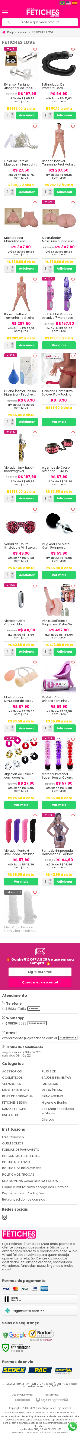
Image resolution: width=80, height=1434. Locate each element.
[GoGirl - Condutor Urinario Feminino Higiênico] (59, 696)
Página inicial (16, 32)
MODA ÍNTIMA (52, 1090)
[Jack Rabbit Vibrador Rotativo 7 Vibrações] (59, 312)
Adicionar (27, 115)
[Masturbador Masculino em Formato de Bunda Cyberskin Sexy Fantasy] (21, 236)
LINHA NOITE (11, 1115)
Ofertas (48, 1119)
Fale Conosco (13, 1137)
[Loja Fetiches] (43, 12)
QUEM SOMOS (12, 1143)
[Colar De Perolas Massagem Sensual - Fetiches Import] (21, 159)
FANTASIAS (50, 1083)
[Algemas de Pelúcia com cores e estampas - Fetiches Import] (21, 772)
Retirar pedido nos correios (23, 1199)
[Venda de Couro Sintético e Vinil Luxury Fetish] (21, 542)
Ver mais (59, 345)
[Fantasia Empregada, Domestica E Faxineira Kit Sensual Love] (59, 849)
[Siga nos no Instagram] (4, 1217)
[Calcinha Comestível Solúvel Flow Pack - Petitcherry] (59, 389)
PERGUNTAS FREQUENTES (21, 1155)
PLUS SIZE (49, 1071)
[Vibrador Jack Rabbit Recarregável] (21, 466)
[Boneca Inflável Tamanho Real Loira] (21, 312)
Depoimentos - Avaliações (23, 1193)
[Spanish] (75, 3)
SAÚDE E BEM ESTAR (56, 1077)
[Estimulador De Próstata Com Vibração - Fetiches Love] (59, 83)
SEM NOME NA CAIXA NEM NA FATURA (30, 1180)
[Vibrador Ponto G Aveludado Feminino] (21, 849)
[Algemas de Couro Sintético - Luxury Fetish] (59, 466)
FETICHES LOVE (43, 32)
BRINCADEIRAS (52, 1096)
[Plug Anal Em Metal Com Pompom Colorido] (59, 542)
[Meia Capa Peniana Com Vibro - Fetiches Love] (21, 912)
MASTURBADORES (15, 1090)
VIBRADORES (11, 1083)
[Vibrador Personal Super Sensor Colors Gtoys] (59, 772)
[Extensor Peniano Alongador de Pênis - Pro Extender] (21, 83)
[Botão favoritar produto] (35, 50)
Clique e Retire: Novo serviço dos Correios (35, 1187)
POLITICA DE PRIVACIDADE (21, 1168)
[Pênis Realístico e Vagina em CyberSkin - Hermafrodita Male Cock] (59, 619)
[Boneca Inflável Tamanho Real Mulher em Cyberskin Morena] (59, 159)
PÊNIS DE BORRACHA (17, 1096)
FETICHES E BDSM (15, 1102)
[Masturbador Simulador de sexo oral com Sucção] (21, 696)
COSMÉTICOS (12, 1077)
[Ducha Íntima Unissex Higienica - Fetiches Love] (21, 389)
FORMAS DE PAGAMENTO (20, 1149)
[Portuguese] (62, 3)
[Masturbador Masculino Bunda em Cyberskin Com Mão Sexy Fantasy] (59, 236)
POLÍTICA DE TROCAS (18, 1174)
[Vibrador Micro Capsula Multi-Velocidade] (21, 619)
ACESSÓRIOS (12, 1071)
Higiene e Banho (54, 1102)
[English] (68, 3)
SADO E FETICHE (14, 1108)
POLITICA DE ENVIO (16, 1162)
